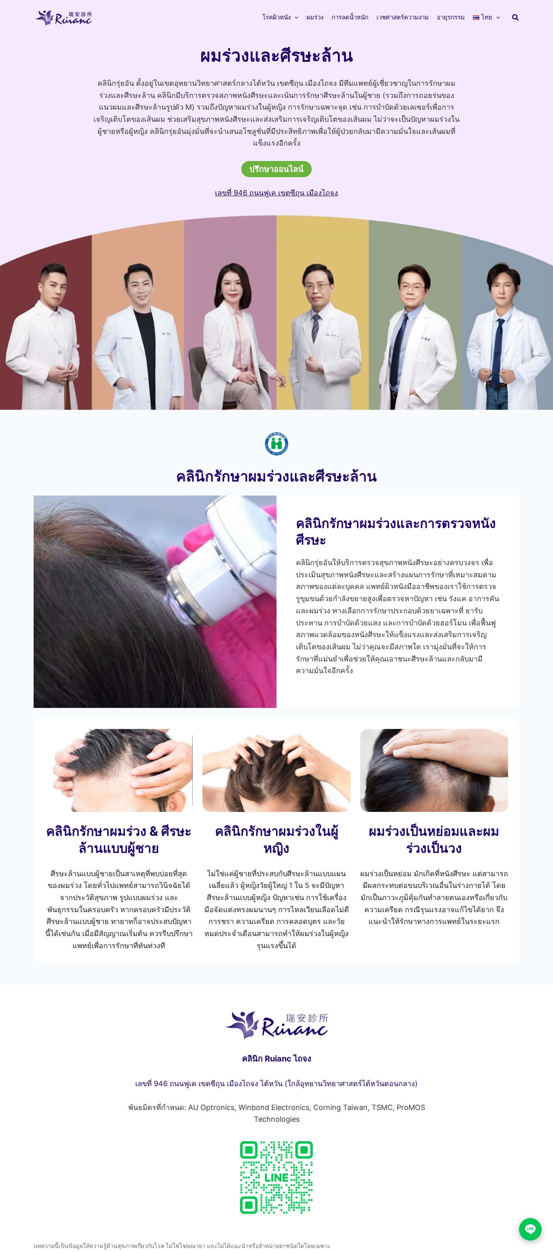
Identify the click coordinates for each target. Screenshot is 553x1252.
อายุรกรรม (451, 17)
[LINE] (530, 1229)
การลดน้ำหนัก (350, 17)
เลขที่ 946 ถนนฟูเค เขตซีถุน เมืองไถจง (276, 193)
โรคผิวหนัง (276, 17)
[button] (294, 17)
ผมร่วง (314, 17)
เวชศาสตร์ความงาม (402, 17)
